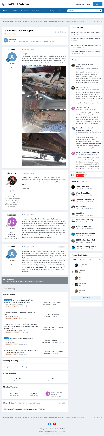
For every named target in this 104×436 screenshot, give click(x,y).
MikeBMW (82, 284)
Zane (7, 342)
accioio (13, 39)
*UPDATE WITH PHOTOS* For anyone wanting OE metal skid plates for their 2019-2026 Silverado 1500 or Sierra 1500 (21, 326)
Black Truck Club (82, 186)
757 (12, 232)
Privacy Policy (43, 429)
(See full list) (62, 403)
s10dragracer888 (11, 330)
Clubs (44, 11)
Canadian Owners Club (85, 200)
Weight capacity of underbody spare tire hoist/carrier (21, 350)
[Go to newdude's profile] (73, 88)
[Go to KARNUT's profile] (76, 271)
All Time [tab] (98, 259)
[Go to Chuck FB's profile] (73, 153)
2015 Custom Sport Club (85, 240)
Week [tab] (74, 259)
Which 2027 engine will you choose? (21, 338)
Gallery (52, 11)
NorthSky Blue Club (83, 226)
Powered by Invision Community (52, 433)
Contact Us (54, 429)
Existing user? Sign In (83, 4)
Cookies (62, 429)
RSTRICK (54, 394)
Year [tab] (90, 259)
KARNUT (82, 271)
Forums (5, 11)
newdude (81, 89)
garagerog (11, 215)
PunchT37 (82, 290)
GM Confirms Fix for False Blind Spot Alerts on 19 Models (85, 45)
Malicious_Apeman (11, 304)
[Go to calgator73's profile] (73, 65)
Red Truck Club (82, 206)
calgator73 (81, 68)
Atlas (80, 277)
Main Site (15, 11)
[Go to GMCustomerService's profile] (73, 129)
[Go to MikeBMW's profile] (76, 284)
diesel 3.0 (80, 213)
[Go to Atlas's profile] (76, 278)
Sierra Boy (11, 173)
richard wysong (57, 302)
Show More (86, 298)
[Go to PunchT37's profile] (76, 291)
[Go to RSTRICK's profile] (48, 393)
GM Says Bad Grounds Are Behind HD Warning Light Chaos (86, 39)
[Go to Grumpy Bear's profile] (76, 265)
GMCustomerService (84, 132)
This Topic (92, 10)
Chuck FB (81, 154)
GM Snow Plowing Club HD (86, 247)
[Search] (100, 10)
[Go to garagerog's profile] (12, 222)
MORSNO (55, 340)
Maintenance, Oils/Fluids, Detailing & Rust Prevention (36, 41)
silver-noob (9, 316)
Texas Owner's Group (84, 220)
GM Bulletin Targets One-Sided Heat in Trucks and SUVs (85, 32)
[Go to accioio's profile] (6, 40)
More (59, 11)
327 (12, 191)
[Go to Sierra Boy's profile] (12, 180)
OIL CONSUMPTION (82, 87)
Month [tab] (82, 259)
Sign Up (97, 4)
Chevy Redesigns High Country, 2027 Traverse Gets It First (85, 52)
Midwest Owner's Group (85, 233)
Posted (92, 68)
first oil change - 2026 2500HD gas (87, 152)
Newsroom (24, 11)
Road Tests (35, 11)
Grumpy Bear (83, 264)
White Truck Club (83, 193)
